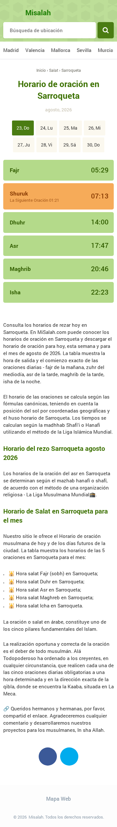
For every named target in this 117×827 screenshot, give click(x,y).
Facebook (48, 756)
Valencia (35, 50)
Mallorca (60, 50)
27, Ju (24, 145)
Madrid (11, 50)
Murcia (105, 50)
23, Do (23, 128)
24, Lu (46, 128)
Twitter (69, 756)
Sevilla (84, 50)
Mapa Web (58, 798)
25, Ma (70, 128)
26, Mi (94, 128)
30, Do (93, 145)
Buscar (106, 30)
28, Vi (46, 145)
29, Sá (69, 145)
